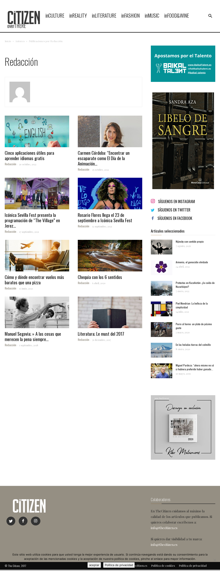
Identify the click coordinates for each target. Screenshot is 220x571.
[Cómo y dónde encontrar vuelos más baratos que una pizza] (37, 255)
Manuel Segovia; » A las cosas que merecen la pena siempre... (33, 336)
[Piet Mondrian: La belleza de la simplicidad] (161, 309)
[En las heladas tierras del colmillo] (161, 350)
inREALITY (78, 15)
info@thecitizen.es (164, 528)
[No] (214, 560)
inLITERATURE (104, 15)
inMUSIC (152, 15)
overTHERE (16, 25)
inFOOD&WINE (176, 15)
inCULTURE (55, 15)
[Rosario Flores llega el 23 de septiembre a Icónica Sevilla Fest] (110, 193)
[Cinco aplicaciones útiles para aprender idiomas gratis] (37, 131)
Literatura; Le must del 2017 (101, 333)
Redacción (10, 164)
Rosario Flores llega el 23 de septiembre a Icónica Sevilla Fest (105, 217)
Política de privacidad (119, 565)
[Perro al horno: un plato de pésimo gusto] (161, 329)
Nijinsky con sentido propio (190, 241)
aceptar (94, 565)
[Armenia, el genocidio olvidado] (161, 267)
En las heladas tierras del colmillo (193, 344)
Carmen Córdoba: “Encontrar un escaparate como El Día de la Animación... (104, 158)
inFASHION (130, 15)
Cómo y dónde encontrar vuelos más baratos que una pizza (34, 280)
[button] (210, 16)
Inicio (8, 41)
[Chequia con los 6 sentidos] (110, 255)
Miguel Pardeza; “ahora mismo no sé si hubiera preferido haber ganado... (195, 367)
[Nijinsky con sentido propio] (161, 247)
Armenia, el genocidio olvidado (192, 262)
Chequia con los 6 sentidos (100, 277)
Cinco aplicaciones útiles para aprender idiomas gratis (29, 155)
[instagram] (35, 521)
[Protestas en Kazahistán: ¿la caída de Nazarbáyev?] (161, 288)
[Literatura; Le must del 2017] (110, 312)
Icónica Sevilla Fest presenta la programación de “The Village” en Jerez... (32, 220)
